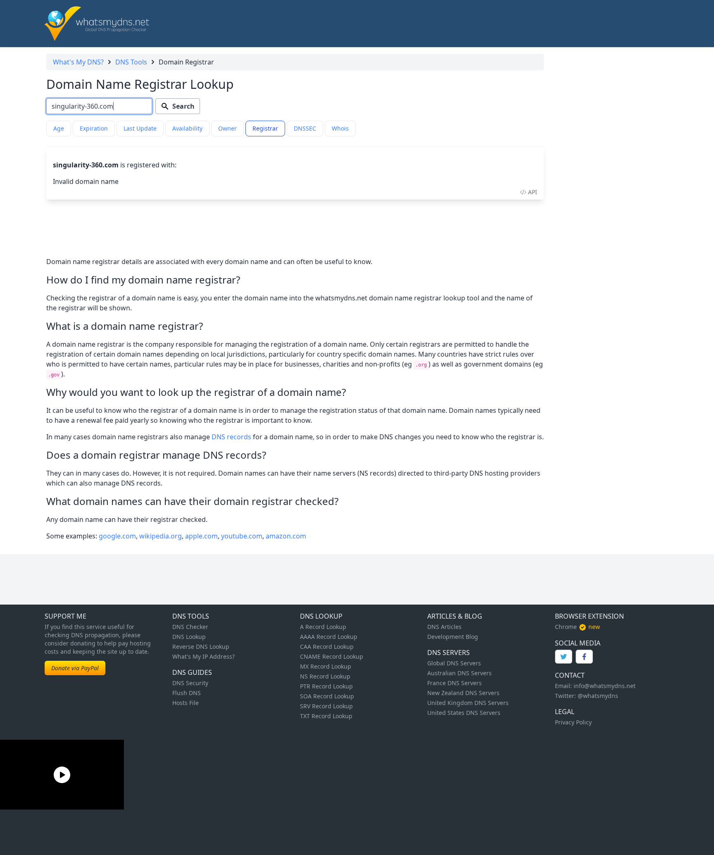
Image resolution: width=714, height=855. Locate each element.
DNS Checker (190, 627)
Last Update (140, 128)
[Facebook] (584, 657)
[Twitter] (563, 657)
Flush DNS (186, 693)
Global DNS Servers (454, 663)
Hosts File (185, 703)
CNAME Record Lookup (331, 656)
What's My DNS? (78, 62)
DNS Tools (131, 62)
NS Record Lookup (325, 676)
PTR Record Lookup (326, 686)
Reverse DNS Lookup (200, 646)
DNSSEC (305, 128)
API (532, 192)
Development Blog (452, 637)
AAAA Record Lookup (328, 637)
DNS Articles (444, 627)
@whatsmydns (598, 696)
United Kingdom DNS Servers (468, 703)
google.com (117, 536)
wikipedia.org (160, 536)
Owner (227, 128)
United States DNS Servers (463, 713)
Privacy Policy (573, 722)
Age (58, 128)
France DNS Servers (454, 683)
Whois (340, 128)
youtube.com (241, 536)
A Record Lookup (323, 627)
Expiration (94, 128)
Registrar (265, 128)
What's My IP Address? (203, 656)
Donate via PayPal (75, 668)
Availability (187, 128)
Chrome (566, 627)
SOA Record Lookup (327, 696)
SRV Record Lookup (326, 706)
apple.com (201, 536)
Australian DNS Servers (459, 673)
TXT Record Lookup (326, 716)
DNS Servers (448, 652)
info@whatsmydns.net (604, 686)
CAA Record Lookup (327, 646)
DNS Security (190, 683)
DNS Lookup (189, 637)
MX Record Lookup (325, 666)
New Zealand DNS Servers (463, 693)
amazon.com (286, 536)
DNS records (231, 436)
